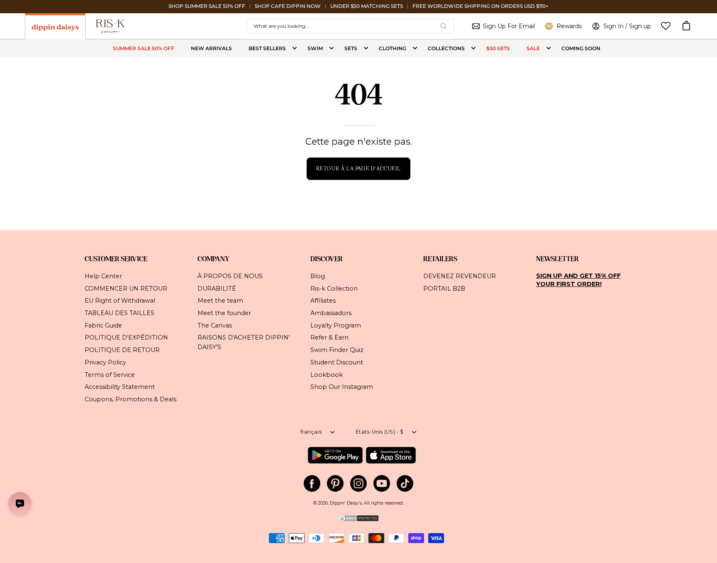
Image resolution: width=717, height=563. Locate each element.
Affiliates (323, 300)
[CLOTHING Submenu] (414, 48)
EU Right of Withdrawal (120, 300)
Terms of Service (110, 374)
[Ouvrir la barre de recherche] (443, 26)
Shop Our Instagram (341, 387)
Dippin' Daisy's (346, 503)
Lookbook (326, 374)
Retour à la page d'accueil (358, 168)
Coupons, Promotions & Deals (130, 399)
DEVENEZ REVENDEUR (459, 276)
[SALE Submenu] (548, 48)
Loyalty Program (335, 325)
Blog (317, 276)
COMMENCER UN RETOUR (126, 288)
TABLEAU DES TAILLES (119, 313)
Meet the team (220, 300)
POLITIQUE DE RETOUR (122, 350)
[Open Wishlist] (666, 26)
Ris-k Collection (334, 288)
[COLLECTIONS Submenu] (473, 48)
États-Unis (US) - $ (379, 432)
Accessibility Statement (120, 387)
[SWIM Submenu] (331, 48)
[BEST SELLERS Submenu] (294, 48)
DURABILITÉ (217, 288)
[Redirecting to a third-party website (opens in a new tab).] (335, 455)
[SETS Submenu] (365, 48)
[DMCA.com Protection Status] (358, 521)
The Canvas (215, 325)
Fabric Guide (103, 325)
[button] (686, 26)
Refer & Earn (329, 337)
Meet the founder (224, 313)
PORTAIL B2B (444, 288)
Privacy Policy (105, 362)
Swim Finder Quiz (336, 350)
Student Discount (336, 362)
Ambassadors (330, 313)
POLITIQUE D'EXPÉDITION (126, 337)
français (311, 432)
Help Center (103, 276)
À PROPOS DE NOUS (230, 276)
